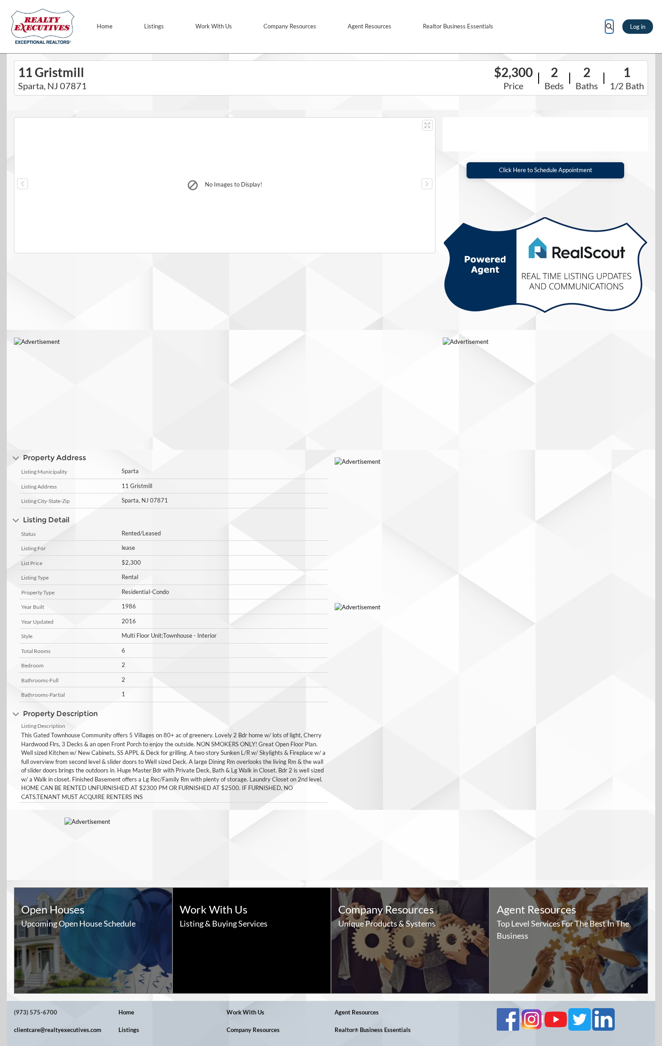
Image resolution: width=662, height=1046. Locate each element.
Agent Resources (369, 26)
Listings (154, 26)
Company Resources (289, 26)
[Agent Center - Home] (43, 26)
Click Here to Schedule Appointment (545, 170)
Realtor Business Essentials (458, 26)
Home (105, 26)
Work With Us (213, 26)
